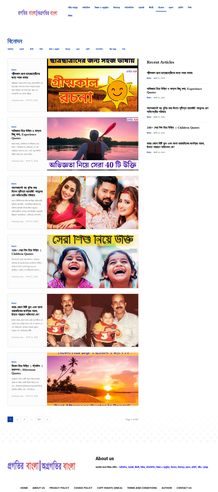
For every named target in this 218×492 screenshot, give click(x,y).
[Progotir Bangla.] (37, 11)
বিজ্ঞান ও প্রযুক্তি (54, 49)
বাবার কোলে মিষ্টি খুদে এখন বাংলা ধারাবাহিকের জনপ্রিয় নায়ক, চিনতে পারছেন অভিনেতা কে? (27, 310)
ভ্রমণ (78, 49)
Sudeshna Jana (18, 100)
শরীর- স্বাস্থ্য (203, 467)
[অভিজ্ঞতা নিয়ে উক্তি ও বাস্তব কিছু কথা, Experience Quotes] (92, 143)
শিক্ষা (123, 49)
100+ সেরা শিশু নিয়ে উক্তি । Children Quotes (27, 252)
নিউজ (41, 49)
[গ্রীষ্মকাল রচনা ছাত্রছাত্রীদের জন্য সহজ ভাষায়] (92, 85)
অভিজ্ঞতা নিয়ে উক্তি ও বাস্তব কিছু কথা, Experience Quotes (26, 134)
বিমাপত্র (67, 49)
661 (39, 419)
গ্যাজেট (21, 49)
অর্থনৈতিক (10, 49)
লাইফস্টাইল (99, 49)
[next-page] (47, 419)
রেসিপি (88, 49)
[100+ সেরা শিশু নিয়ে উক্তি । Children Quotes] (92, 261)
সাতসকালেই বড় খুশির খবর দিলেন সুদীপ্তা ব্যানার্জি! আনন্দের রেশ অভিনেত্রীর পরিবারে (27, 191)
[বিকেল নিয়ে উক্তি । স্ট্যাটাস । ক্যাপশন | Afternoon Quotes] (92, 379)
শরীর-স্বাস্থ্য (112, 49)
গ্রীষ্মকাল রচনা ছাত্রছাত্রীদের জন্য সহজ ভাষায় (26, 75)
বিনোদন (14, 70)
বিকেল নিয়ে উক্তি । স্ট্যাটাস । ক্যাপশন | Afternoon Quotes (27, 369)
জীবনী (31, 49)
